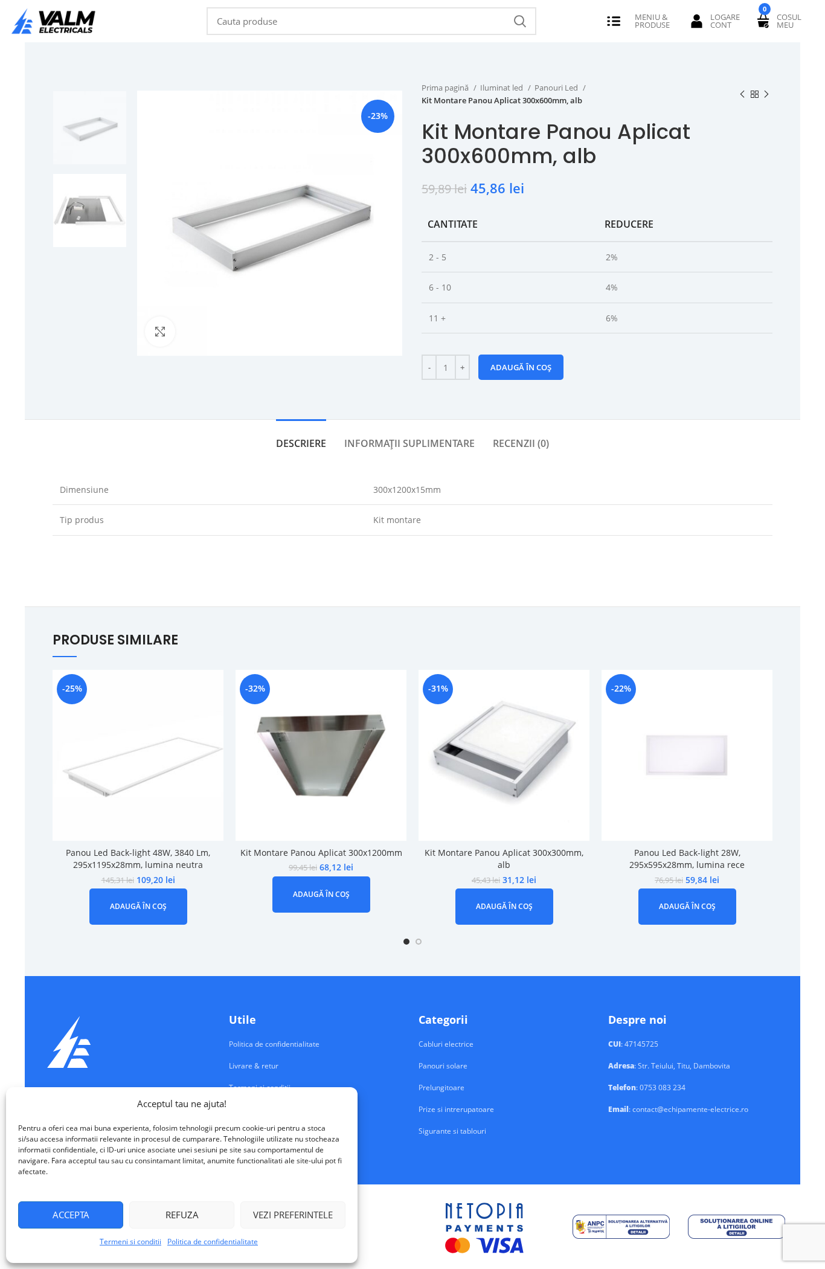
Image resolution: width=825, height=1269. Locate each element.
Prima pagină (446, 87)
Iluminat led (502, 87)
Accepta (71, 1215)
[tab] (301, 437)
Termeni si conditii (130, 1241)
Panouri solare (443, 1066)
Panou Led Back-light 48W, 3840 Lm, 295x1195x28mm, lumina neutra (138, 859)
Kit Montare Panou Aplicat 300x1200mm (321, 852)
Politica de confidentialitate (212, 1241)
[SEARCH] (520, 21)
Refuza (182, 1215)
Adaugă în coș (520, 367)
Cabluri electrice (446, 1044)
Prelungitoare (441, 1088)
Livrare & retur (253, 1066)
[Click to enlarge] (160, 331)
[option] (90, 127)
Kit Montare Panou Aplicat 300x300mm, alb (504, 859)
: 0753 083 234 (646, 1088)
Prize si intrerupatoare (456, 1109)
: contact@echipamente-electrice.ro (678, 1109)
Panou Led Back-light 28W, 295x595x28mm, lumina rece (687, 859)
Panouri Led (557, 87)
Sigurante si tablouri (452, 1131)
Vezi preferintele (293, 1215)
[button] (138, 906)
